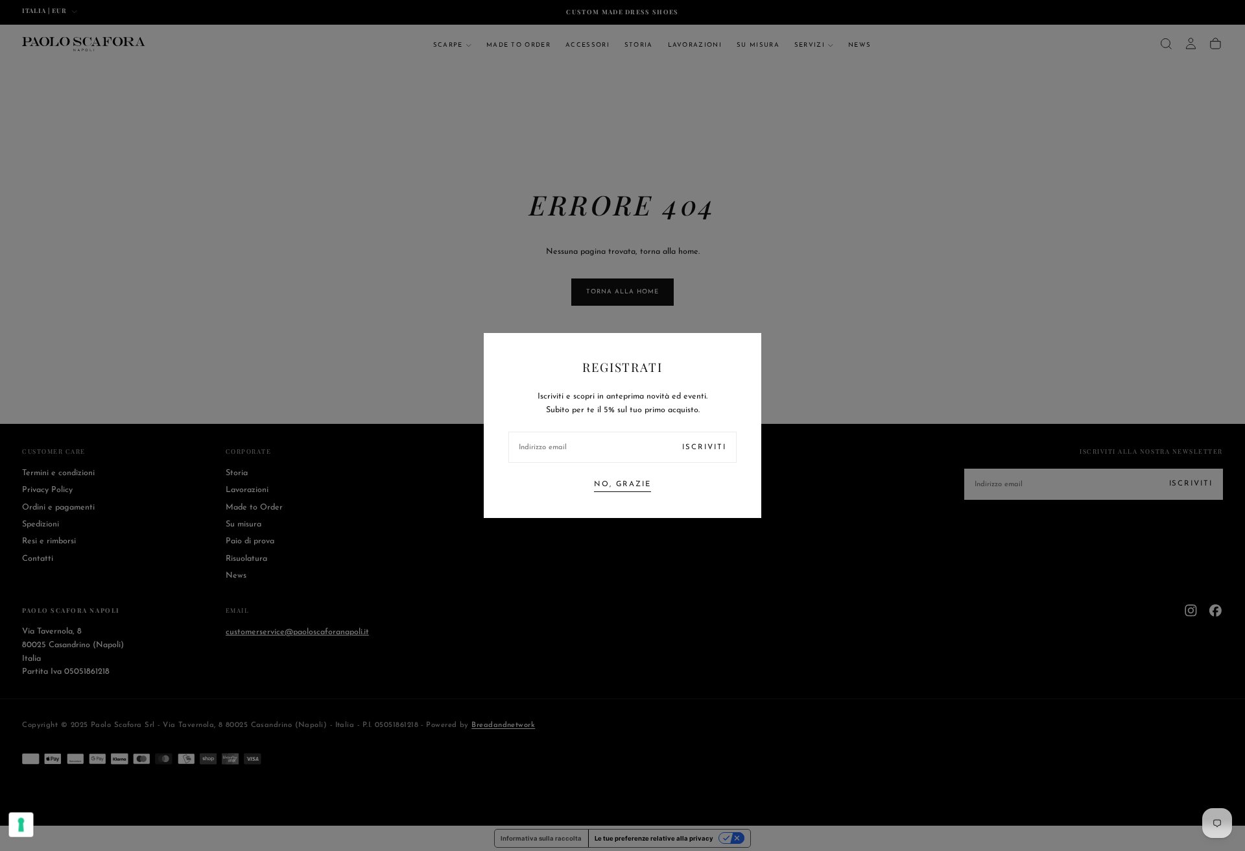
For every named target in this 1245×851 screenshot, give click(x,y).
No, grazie (622, 484)
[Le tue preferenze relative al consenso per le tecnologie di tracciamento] (21, 825)
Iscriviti (704, 447)
